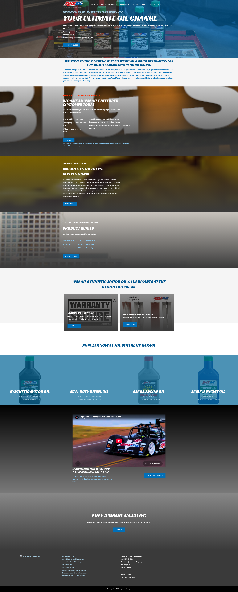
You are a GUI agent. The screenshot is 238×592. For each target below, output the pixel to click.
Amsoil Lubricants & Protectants (73, 559)
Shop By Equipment (68, 567)
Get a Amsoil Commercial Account (74, 570)
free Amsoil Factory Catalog (117, 78)
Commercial (141, 78)
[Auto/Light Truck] (68, 240)
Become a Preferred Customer (117, 75)
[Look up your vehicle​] (70, 31)
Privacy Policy (126, 574)
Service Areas (126, 567)
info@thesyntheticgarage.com (135, 562)
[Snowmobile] (90, 240)
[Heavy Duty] (90, 244)
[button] (97, 4)
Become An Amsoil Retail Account (73, 576)
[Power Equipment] (92, 247)
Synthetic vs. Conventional (79, 75)
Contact (151, 4)
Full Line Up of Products (155, 475)
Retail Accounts (159, 78)
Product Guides (139, 4)
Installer (149, 78)
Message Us (125, 565)
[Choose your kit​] (68, 34)
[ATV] (64, 247)
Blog (160, 4)
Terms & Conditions (128, 577)
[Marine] (80, 244)
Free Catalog (124, 4)
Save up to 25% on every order (131, 556)
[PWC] (79, 247)
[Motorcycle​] (67, 244)
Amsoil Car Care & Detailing (71, 562)
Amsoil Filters (67, 565)
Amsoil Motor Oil (68, 556)
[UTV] (79, 240)
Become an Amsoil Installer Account (74, 573)
